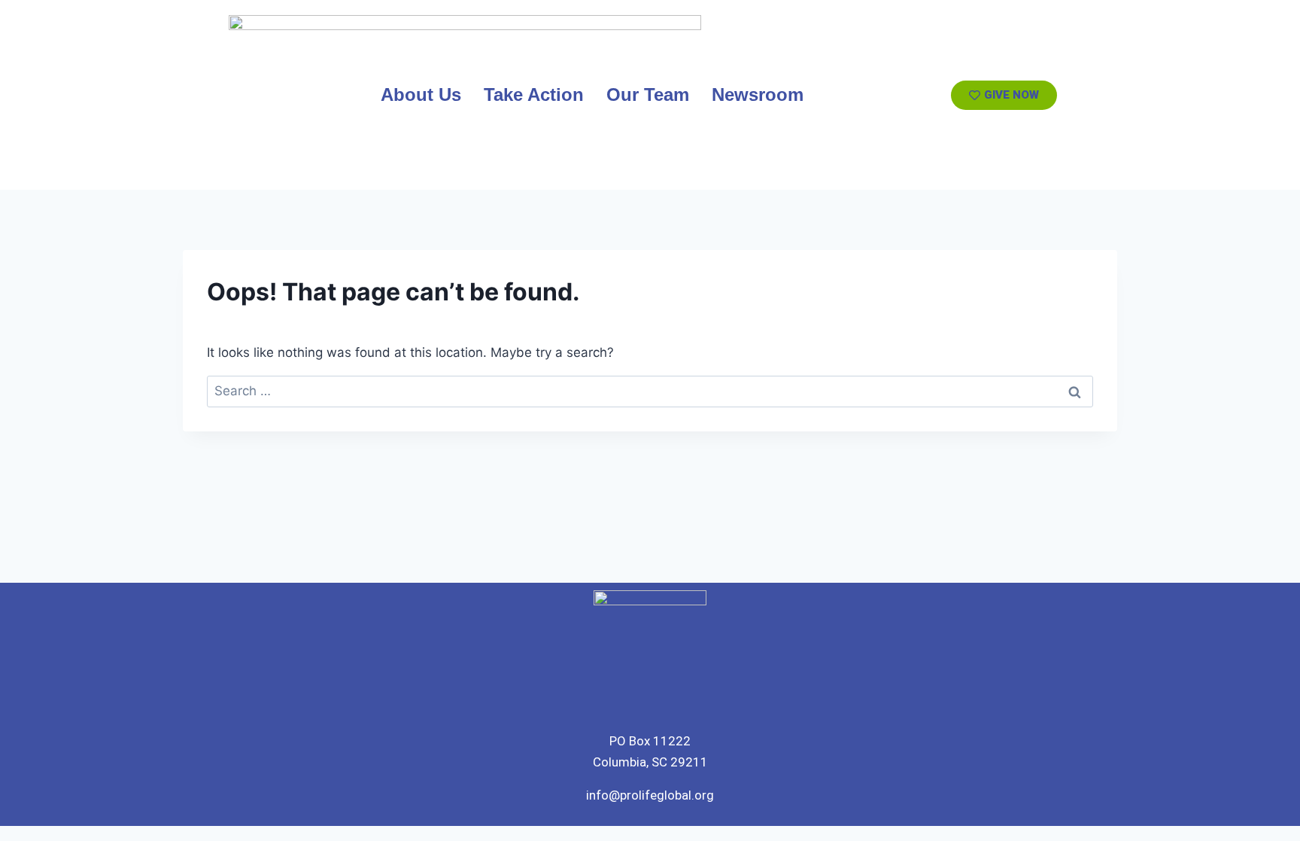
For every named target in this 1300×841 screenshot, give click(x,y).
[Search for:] (650, 390)
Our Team (647, 94)
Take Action (534, 94)
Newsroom (757, 94)
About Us (421, 94)
